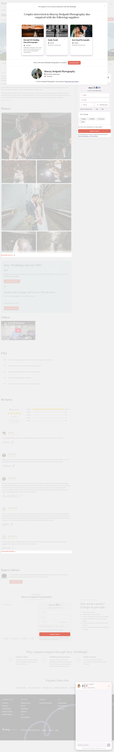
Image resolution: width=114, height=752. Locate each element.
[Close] (104, 5)
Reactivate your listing (71, 81)
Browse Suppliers (74, 62)
